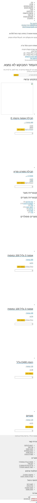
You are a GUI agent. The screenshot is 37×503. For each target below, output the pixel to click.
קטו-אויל (30, 463)
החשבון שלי (33, 23)
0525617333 (26, 25)
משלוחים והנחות (28, 16)
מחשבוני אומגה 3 (28, 474)
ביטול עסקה (29, 452)
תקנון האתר (29, 449)
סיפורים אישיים (28, 6)
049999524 (33, 25)
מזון (32, 212)
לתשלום (27, 56)
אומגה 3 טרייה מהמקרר (26, 462)
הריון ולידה (30, 486)
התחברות (30, 18)
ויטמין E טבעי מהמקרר (26, 467)
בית (32, 2)
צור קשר (30, 15)
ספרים (31, 210)
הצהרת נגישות (28, 454)
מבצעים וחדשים (28, 203)
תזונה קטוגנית (29, 487)
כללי (31, 205)
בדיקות (31, 209)
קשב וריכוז (30, 484)
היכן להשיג (30, 11)
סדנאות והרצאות (28, 13)
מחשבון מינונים (28, 8)
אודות (31, 4)
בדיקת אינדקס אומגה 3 (26, 465)
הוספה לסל (21, 129)
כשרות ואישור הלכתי (26, 476)
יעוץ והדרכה (29, 202)
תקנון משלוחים (28, 451)
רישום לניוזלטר (28, 445)
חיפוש (16, 75)
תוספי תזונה (29, 207)
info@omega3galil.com (29, 27)
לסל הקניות (33, 56)
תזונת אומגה (29, 489)
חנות (31, 9)
